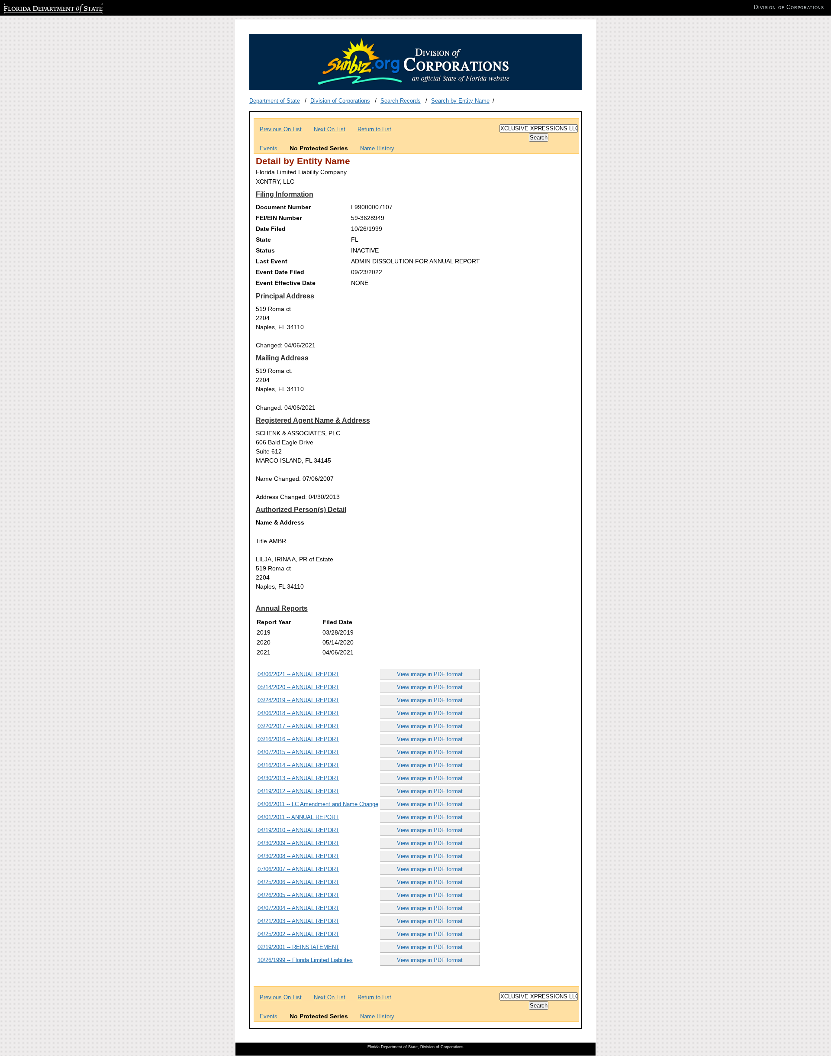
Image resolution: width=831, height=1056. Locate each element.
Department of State (274, 100)
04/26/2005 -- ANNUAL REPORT (298, 895)
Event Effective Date (286, 282)
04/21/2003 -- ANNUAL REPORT (298, 921)
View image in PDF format (430, 674)
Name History (377, 148)
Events (268, 148)
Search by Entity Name (460, 100)
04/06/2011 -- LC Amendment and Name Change (318, 804)
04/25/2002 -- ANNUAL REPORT (298, 934)
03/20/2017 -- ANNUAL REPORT (298, 726)
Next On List (329, 129)
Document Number (283, 207)
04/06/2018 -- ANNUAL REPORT (298, 713)
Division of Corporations (340, 100)
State (263, 239)
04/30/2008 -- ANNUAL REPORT (298, 856)
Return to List (374, 129)
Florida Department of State (38, 7)
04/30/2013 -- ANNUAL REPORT (298, 778)
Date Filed (271, 228)
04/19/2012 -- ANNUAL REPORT (298, 791)
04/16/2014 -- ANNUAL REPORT (298, 765)
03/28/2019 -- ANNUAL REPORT (298, 700)
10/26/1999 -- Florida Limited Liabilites (305, 960)
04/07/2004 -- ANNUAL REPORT (298, 908)
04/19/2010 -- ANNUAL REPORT (298, 830)
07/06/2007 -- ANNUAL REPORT (298, 869)
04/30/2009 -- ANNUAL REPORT (298, 843)
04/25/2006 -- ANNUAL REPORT (298, 882)
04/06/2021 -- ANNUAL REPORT (298, 674)
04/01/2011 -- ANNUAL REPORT (298, 817)
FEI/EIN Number (279, 217)
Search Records (400, 100)
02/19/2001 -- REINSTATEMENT (298, 947)
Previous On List (281, 129)
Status (265, 250)
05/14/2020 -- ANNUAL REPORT (298, 687)
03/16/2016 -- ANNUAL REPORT (298, 739)
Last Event (271, 261)
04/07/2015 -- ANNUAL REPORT (298, 752)
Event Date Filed (280, 272)
